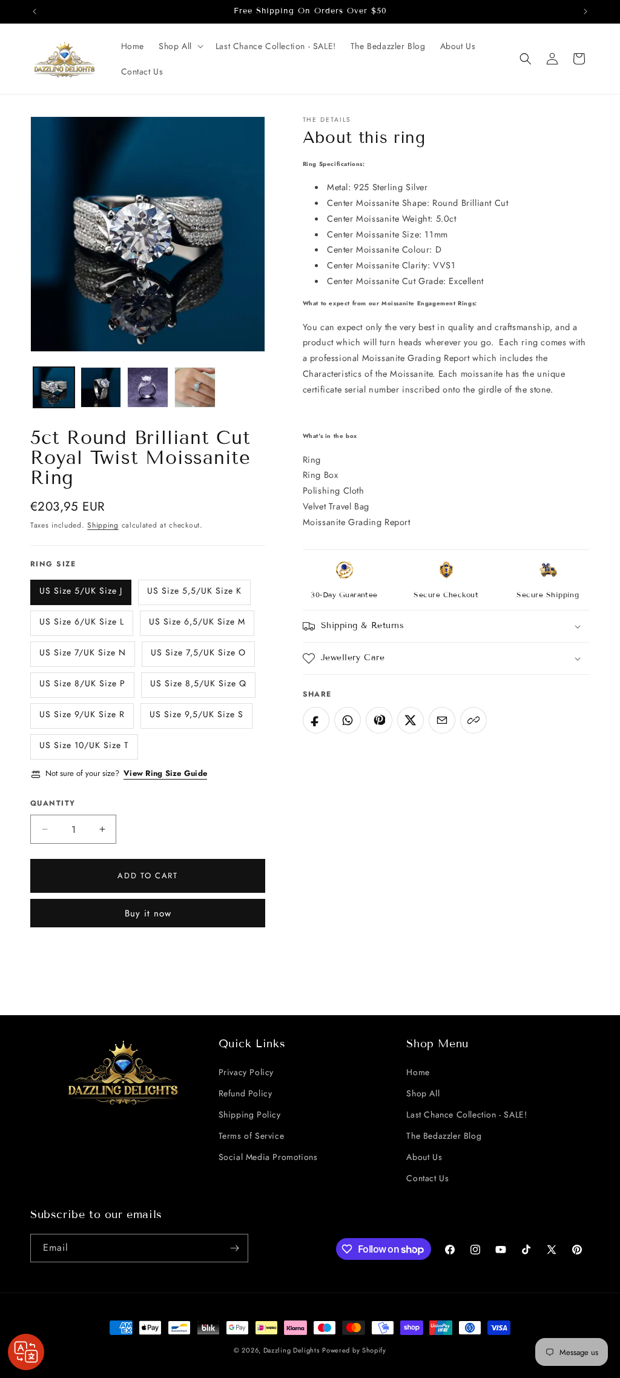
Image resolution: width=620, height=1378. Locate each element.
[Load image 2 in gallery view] (101, 387)
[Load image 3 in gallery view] (147, 387)
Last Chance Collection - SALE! (466, 1114)
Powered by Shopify (354, 1350)
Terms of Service (252, 1136)
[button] (179, 46)
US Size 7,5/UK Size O (198, 652)
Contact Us (427, 1178)
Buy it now (148, 913)
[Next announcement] (585, 11)
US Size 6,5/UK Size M (197, 621)
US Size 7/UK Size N (82, 652)
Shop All (423, 1093)
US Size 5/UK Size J (80, 591)
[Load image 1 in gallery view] (53, 387)
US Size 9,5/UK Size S (196, 714)
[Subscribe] (234, 1248)
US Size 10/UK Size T (84, 745)
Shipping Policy (250, 1114)
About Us (424, 1157)
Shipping (103, 525)
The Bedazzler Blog (443, 1136)
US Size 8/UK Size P (82, 683)
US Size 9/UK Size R (82, 714)
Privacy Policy (246, 1072)
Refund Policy (245, 1093)
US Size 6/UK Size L (81, 621)
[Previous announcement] (34, 11)
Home (417, 1072)
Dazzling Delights (291, 1350)
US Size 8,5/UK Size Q (198, 683)
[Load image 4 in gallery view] (195, 387)
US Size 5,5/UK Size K (194, 591)
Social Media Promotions (268, 1157)
